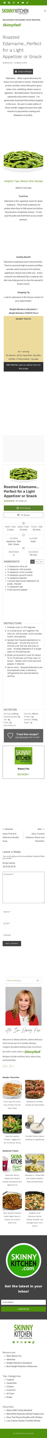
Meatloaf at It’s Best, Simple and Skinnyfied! (35, 1103)
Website (7, 935)
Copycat (10, 1379)
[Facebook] (5, 3)
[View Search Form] (43, 2)
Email (7, 923)
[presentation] (12, 1089)
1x (32, 562)
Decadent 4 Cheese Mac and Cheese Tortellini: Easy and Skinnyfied (34, 1178)
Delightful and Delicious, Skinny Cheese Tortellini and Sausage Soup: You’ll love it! (34, 1219)
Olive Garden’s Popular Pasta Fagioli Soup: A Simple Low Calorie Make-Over (12, 1218)
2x (37, 562)
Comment (9, 874)
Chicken (10, 1386)
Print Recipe (24, 508)
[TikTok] (27, 3)
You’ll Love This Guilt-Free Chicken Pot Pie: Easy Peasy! (12, 1105)
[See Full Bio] (29, 774)
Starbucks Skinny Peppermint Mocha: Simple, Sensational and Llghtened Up (12, 1180)
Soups (9, 1397)
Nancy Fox (8, 63)
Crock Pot (11, 1390)
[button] (5, 500)
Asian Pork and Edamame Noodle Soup (11, 835)
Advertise (11, 1359)
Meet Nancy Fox (14, 1356)
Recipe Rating (9, 863)
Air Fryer (10, 1393)
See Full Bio (22, 774)
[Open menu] (45, 10)
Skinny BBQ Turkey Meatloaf (19, 1410)
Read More (8, 1066)
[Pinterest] (9, 3)
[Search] (37, 980)
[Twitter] (18, 3)
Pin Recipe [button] (25, 515)
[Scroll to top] (38, 1417)
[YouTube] (23, 3)
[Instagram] (14, 3)
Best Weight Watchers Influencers (22, 1366)
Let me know (21, 737)
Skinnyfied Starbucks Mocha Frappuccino (25, 1414)
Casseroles (12, 1383)
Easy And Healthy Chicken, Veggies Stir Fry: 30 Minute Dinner (12, 1139)
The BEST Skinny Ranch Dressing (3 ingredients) (34, 1137)
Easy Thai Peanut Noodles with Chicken (24, 1417)
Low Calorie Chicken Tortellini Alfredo (23, 1421)
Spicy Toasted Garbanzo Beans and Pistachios (35, 835)
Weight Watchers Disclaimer (19, 1363)
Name (7, 912)
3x (41, 562)
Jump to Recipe (24, 71)
